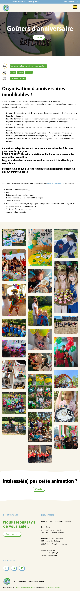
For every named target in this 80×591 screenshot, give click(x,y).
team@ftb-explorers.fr (55, 183)
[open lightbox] (14, 237)
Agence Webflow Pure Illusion (25, 587)
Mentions (54, 587)
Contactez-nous (12, 534)
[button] (75, 7)
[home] (5, 8)
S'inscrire (38, 37)
